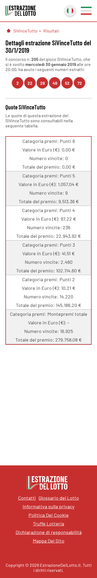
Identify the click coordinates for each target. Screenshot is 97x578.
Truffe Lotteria (48, 524)
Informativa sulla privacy (48, 506)
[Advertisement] (48, 401)
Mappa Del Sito (48, 541)
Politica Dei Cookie (49, 515)
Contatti (27, 498)
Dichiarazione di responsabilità (49, 532)
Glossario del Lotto (59, 498)
